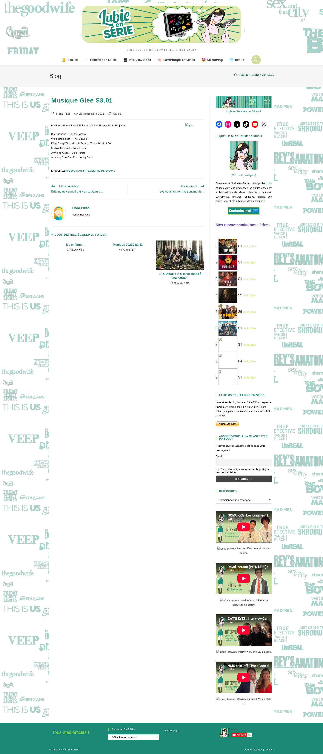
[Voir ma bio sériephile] (243, 175)
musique (70, 171)
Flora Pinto (63, 113)
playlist (81, 171)
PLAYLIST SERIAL (95, 171)
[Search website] (256, 59)
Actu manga (171, 730)
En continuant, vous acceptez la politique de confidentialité (242, 471)
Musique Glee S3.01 (263, 74)
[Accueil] (235, 74)
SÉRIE (117, 113)
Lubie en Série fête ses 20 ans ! (243, 111)
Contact (258, 749)
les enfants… (75, 244)
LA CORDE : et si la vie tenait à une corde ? (180, 276)
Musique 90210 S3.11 (128, 244)
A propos (269, 749)
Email (219, 456)
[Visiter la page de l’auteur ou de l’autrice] (58, 213)
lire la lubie (249, 246)
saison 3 (110, 171)
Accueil (248, 749)
